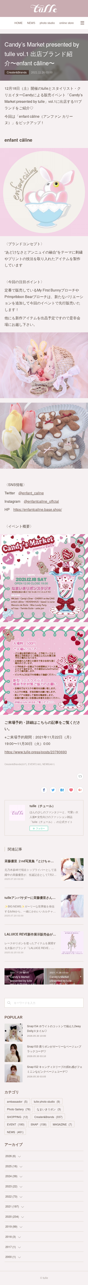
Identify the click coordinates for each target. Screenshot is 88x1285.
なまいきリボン (49, 1109)
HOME (18, 23)
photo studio (47, 23)
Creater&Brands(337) (16, 764)
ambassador (17, 1101)
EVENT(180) (34, 764)
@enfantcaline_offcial (41, 501)
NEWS (31, 23)
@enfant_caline (31, 493)
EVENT (15, 1124)
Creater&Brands (17, 72)
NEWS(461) (48, 764)
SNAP (38, 1124)
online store (66, 23)
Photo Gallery (18, 1109)
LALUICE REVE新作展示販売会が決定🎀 (34, 934)
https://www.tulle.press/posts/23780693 (36, 751)
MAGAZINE (62, 1124)
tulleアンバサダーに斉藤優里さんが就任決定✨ (38, 897)
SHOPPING (17, 1117)
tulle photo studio (47, 1101)
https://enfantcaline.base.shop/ (37, 509)
